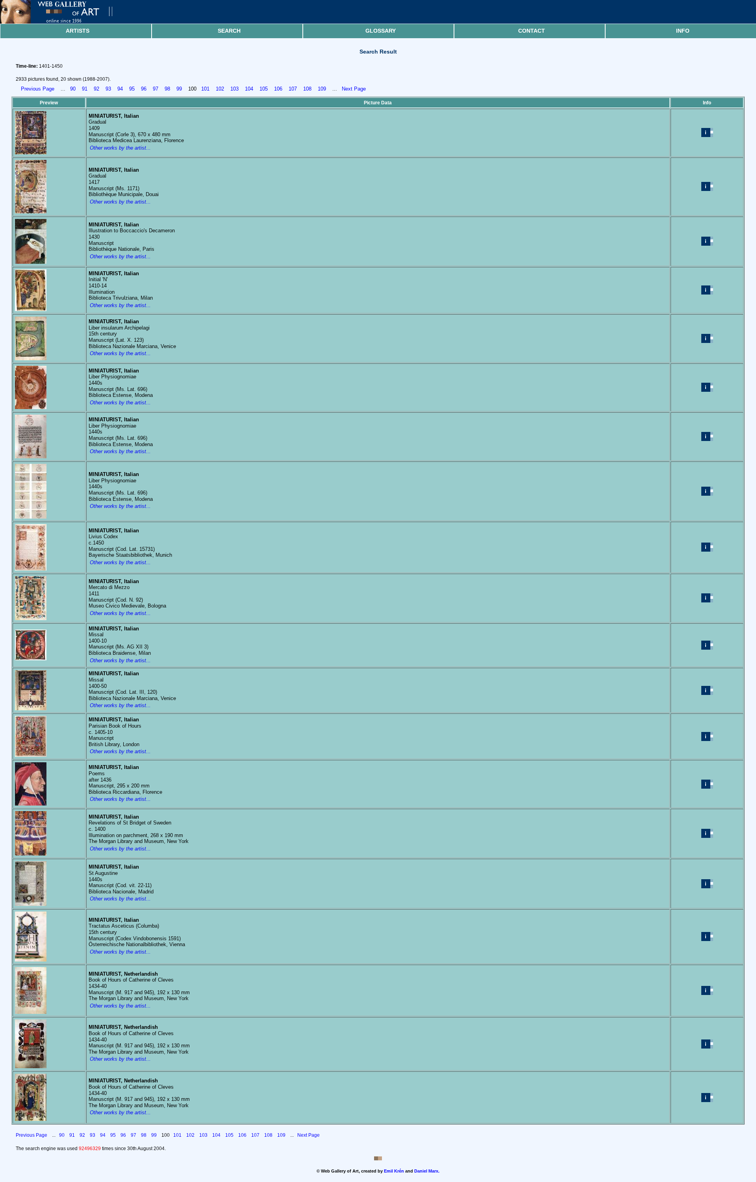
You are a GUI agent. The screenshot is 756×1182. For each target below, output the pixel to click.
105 (263, 89)
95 (132, 89)
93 (108, 89)
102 (220, 89)
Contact (531, 31)
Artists (77, 31)
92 (96, 89)
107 (293, 89)
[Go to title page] (63, 22)
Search (229, 31)
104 (249, 89)
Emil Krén (394, 1171)
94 (120, 89)
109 (322, 89)
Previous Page (37, 89)
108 (307, 89)
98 (167, 89)
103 (234, 89)
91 (84, 89)
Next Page (354, 89)
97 (155, 89)
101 (205, 89)
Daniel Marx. (426, 1171)
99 (179, 89)
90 (73, 89)
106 (278, 89)
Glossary (380, 31)
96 (143, 89)
